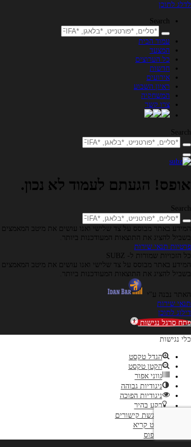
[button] (161, 322)
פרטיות (179, 246)
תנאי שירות (151, 246)
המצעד (160, 50)
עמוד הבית (154, 41)
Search (160, 20)
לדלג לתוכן (175, 4)
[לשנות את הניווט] (187, 154)
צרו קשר (157, 104)
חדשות (160, 68)
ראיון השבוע (152, 86)
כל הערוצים (152, 59)
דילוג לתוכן (174, 312)
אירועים (158, 77)
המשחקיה (155, 95)
